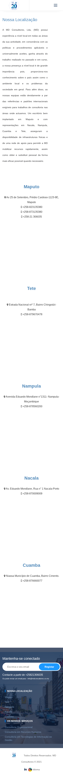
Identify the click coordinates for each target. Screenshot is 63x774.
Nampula (9, 707)
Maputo (9, 697)
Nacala (8, 711)
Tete (7, 702)
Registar (49, 666)
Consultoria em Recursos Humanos (23, 732)
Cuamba (9, 716)
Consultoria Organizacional (18, 727)
